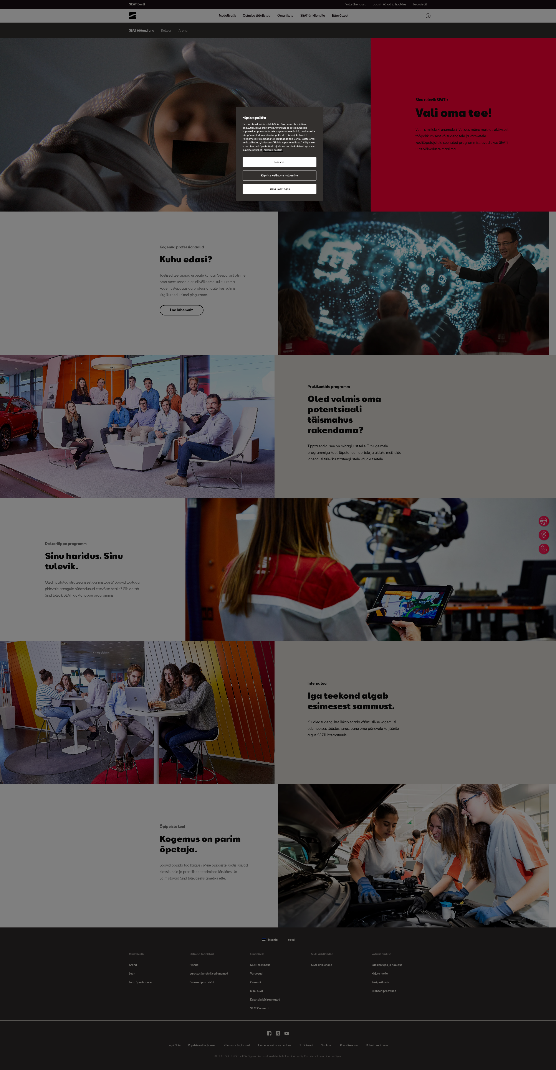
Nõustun (280, 162)
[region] (279, 154)
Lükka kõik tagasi (279, 188)
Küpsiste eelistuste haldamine (279, 175)
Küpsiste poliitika (273, 149)
